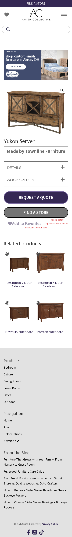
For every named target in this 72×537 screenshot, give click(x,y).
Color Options (13, 434)
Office (7, 395)
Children (9, 374)
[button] (62, 90)
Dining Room (12, 381)
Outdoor (9, 402)
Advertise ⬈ (11, 441)
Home (8, 420)
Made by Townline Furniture (36, 151)
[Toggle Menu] (64, 15)
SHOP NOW (16, 66)
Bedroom (10, 367)
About (8, 427)
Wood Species (20, 180)
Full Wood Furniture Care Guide (24, 471)
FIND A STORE (36, 3)
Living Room (12, 388)
